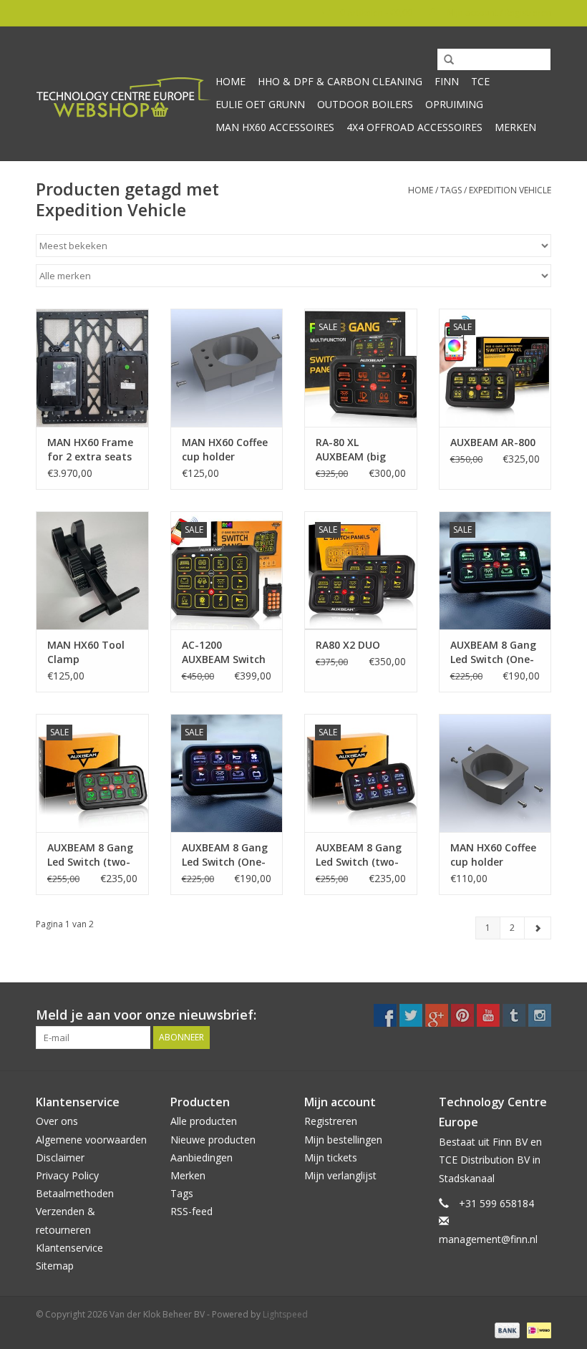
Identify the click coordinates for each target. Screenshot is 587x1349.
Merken (515, 127)
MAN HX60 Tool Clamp (86, 652)
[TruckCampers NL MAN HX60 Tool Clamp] (92, 570)
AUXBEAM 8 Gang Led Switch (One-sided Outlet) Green (493, 652)
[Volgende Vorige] (537, 928)
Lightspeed (285, 1314)
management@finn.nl (488, 1239)
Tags (451, 190)
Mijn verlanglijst (340, 1175)
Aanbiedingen (201, 1157)
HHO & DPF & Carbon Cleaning (340, 81)
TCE (480, 81)
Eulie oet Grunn (260, 104)
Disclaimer (60, 1157)
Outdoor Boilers (365, 104)
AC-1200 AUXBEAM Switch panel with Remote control (224, 652)
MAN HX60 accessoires (274, 127)
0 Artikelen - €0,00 (376, 12)
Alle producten (203, 1121)
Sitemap (55, 1265)
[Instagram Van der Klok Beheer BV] (539, 1015)
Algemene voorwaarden (91, 1139)
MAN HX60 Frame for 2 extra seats (90, 449)
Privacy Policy (67, 1175)
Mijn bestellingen (343, 1139)
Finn (447, 81)
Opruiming (454, 104)
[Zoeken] (444, 60)
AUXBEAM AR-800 (492, 442)
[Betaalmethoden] (506, 1329)
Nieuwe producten (213, 1139)
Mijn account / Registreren (498, 12)
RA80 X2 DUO (348, 645)
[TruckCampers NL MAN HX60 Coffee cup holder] (226, 368)
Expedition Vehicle (510, 190)
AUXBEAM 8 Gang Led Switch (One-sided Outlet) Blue (226, 855)
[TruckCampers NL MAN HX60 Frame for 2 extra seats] (92, 368)
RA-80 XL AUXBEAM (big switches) (351, 449)
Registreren (330, 1121)
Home (230, 81)
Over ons (57, 1121)
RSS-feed (191, 1211)
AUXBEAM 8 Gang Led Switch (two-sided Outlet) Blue (360, 855)
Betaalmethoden (75, 1193)
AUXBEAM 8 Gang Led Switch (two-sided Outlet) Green (90, 855)
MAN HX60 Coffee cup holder (225, 449)
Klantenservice (69, 1247)
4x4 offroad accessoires (414, 127)
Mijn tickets (330, 1157)
